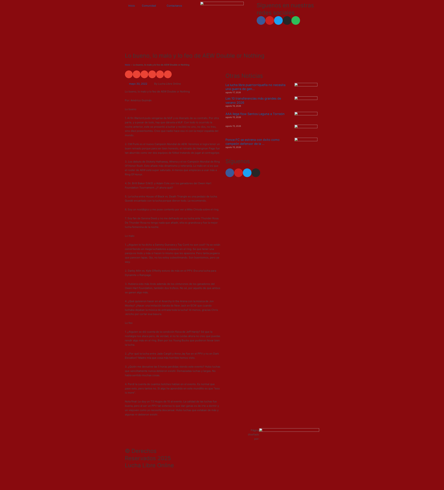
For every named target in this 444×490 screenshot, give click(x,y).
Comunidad (149, 5)
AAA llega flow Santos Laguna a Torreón (255, 114)
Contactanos (174, 5)
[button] (129, 74)
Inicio (131, 5)
